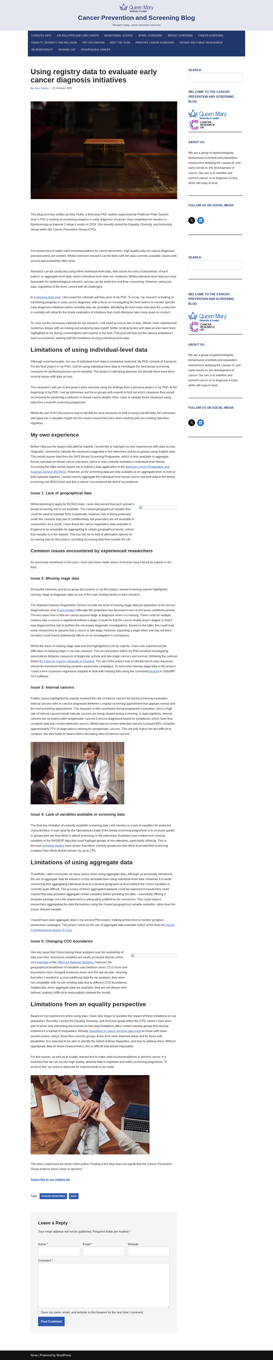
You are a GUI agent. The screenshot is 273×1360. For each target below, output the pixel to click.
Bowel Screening (150, 35)
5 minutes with (41, 35)
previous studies (53, 845)
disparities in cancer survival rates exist (115, 1031)
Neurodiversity (42, 49)
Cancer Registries (53, 1196)
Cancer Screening (210, 35)
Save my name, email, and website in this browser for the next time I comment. (92, 1312)
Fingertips (41, 962)
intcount (154, 671)
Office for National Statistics (75, 962)
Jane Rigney (41, 88)
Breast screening (180, 35)
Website (133, 1244)
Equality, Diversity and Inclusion (54, 42)
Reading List (66, 49)
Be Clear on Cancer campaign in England (66, 661)
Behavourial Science (118, 35)
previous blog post (48, 297)
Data (74, 1196)
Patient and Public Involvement (201, 42)
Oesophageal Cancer (95, 49)
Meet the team (120, 42)
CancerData (66, 610)
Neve (34, 1355)
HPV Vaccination (93, 42)
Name (43, 1244)
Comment (45, 1260)
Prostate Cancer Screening (155, 42)
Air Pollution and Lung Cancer (78, 35)
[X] (191, 220)
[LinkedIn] (200, 220)
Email (87, 1244)
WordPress (63, 1355)
